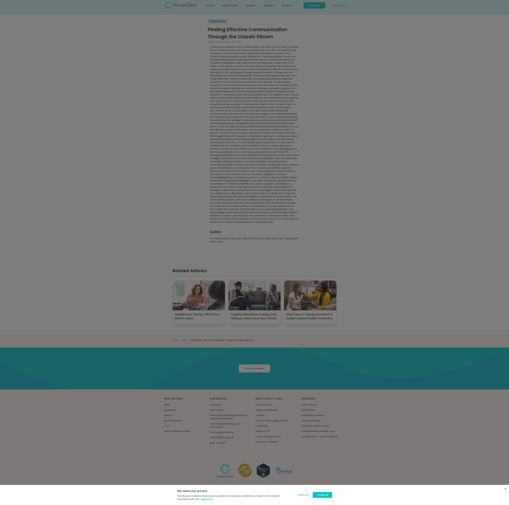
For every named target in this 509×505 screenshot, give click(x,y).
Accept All (322, 494)
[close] (505, 488)
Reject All (303, 494)
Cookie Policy (206, 499)
